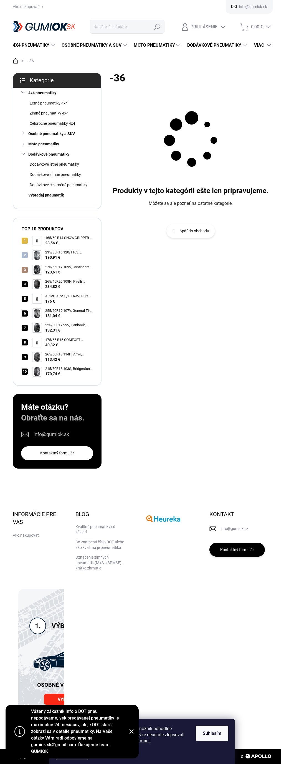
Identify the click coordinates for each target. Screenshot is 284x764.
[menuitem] (34, 45)
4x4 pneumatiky (42, 93)
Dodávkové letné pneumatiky (54, 164)
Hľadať (157, 26)
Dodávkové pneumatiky (48, 154)
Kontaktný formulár (57, 453)
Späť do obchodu (194, 231)
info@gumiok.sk (51, 434)
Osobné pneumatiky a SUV (51, 133)
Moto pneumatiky (43, 144)
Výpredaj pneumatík (46, 195)
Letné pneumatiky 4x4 (49, 103)
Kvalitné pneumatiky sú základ (95, 529)
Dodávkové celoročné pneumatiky (58, 185)
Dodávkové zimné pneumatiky (55, 174)
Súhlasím (212, 733)
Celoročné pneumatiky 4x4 (52, 123)
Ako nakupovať (26, 6)
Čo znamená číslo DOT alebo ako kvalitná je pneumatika (99, 545)
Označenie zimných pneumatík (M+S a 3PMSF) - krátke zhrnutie (99, 562)
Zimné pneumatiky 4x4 (49, 113)
